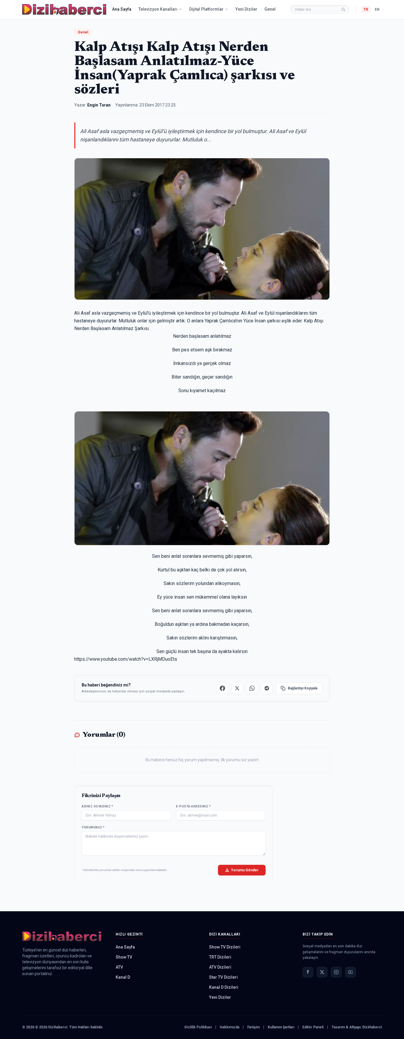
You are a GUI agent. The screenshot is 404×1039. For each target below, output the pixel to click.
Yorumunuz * (93, 827)
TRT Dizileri (220, 957)
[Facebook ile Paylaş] (222, 688)
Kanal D (123, 977)
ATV (119, 967)
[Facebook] (308, 972)
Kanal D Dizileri (223, 987)
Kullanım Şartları (281, 1027)
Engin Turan (99, 105)
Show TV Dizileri (224, 947)
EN (377, 9)
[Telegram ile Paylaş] (267, 688)
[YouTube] (350, 972)
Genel (270, 9)
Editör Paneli (313, 1027)
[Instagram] (336, 972)
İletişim (253, 1027)
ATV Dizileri (220, 967)
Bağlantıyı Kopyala (302, 688)
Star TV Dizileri (223, 977)
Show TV (124, 957)
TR (365, 9)
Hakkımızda (229, 1027)
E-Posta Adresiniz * (193, 806)
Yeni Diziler (246, 9)
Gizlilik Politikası (198, 1027)
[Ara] (343, 9)
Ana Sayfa (121, 9)
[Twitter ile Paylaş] (237, 688)
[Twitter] (322, 972)
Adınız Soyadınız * (97, 806)
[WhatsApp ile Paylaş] (252, 688)
